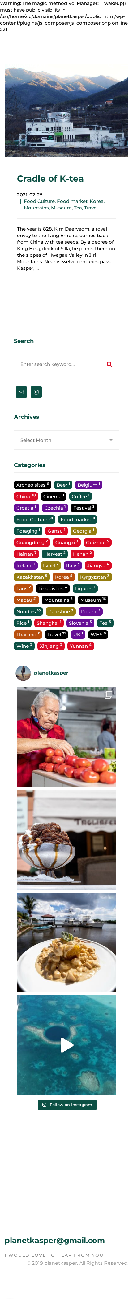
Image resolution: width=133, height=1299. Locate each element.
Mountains (36, 208)
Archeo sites (32, 484)
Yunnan (81, 645)
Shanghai (49, 622)
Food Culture (39, 201)
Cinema (53, 496)
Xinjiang (51, 645)
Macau (26, 599)
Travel (91, 208)
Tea (78, 208)
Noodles (28, 611)
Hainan (26, 553)
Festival (84, 507)
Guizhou (97, 542)
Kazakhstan (31, 576)
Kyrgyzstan (94, 576)
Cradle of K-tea (50, 178)
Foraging (28, 530)
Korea (97, 201)
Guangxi (66, 542)
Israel (50, 565)
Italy (72, 565)
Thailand (28, 634)
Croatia (26, 507)
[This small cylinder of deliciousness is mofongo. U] (66, 942)
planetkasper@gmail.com (55, 1240)
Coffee (80, 496)
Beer (63, 484)
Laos (23, 588)
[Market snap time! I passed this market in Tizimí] (66, 737)
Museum (61, 208)
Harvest (54, 553)
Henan (82, 553)
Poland (90, 611)
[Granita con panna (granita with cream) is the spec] (66, 840)
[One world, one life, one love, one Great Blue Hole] (66, 1045)
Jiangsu (98, 565)
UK (78, 634)
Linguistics (52, 588)
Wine (24, 645)
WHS (98, 634)
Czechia (55, 507)
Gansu (56, 530)
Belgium (89, 484)
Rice (22, 622)
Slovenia (80, 622)
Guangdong (32, 542)
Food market (72, 201)
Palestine (60, 611)
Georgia (83, 530)
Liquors (85, 588)
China (26, 496)
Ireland (25, 565)
